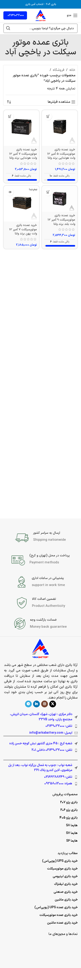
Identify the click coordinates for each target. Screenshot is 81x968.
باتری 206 (51, 4)
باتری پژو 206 (69, 810)
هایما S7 (72, 833)
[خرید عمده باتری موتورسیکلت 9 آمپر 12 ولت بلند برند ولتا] (59, 199)
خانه (72, 70)
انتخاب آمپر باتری (34, 4)
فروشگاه (58, 70)
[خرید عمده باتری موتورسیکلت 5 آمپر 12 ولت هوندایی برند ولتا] (59, 128)
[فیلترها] (64, 296)
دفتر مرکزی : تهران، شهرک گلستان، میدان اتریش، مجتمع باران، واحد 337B (41, 717)
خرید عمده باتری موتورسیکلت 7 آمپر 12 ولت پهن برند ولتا (23, 229)
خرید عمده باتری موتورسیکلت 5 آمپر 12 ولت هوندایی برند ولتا (61, 154)
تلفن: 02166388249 (58, 777)
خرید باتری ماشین (66, 899)
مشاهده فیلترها (59, 102)
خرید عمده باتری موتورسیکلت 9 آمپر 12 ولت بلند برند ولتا (61, 219)
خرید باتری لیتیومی (65, 876)
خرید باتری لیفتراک (66, 884)
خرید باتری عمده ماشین (62, 922)
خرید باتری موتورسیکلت (62, 868)
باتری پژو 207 (69, 802)
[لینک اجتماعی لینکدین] (36, 704)
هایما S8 (72, 825)
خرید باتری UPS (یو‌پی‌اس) (60, 861)
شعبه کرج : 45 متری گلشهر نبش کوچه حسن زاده (40, 743)
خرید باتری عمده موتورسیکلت (58, 915)
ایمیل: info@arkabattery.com (50, 732)
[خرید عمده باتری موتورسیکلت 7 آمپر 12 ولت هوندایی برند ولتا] (21, 128)
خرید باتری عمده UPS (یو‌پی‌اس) (56, 907)
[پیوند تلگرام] (28, 704)
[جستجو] (8, 28)
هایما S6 (72, 840)
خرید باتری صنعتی (66, 892)
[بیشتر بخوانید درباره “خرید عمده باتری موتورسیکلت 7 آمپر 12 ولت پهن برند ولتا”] (10, 192)
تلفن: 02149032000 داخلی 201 (52, 750)
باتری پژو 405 (68, 817)
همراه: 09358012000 (58, 783)
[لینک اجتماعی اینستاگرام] (44, 704)
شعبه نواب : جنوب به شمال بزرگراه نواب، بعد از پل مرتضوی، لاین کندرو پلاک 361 (40, 768)
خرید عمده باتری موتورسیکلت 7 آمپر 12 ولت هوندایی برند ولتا (23, 154)
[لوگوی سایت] (41, 15)
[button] (48, 116)
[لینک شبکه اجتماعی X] (52, 704)
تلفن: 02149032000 (58, 726)
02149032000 (16, 15)
